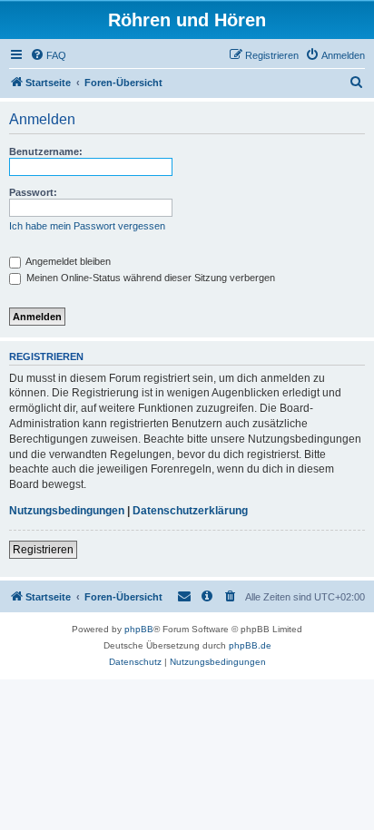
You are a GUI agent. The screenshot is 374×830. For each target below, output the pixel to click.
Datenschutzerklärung (190, 510)
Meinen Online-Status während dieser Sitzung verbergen (149, 277)
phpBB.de (250, 645)
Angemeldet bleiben (67, 261)
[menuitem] (48, 55)
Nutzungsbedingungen (66, 510)
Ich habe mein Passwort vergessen (87, 225)
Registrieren (43, 549)
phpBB (138, 629)
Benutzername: (46, 151)
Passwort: (33, 192)
